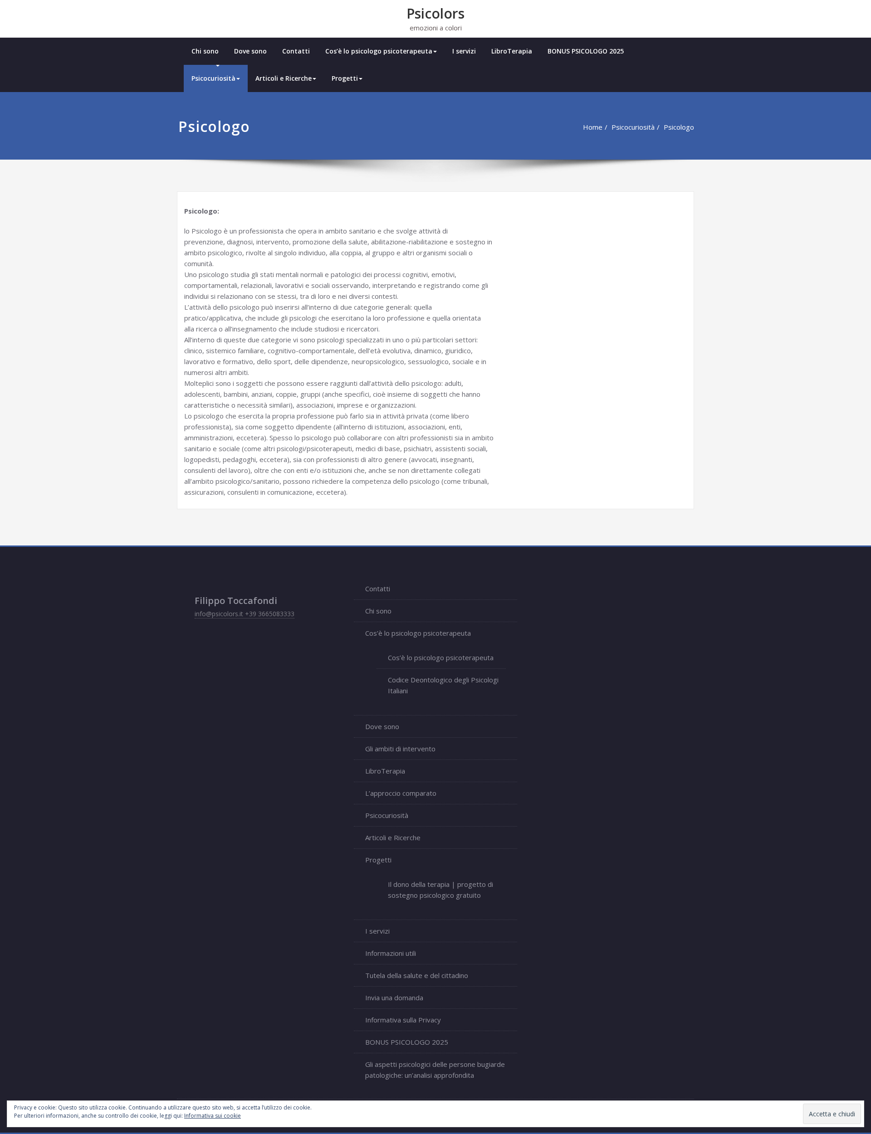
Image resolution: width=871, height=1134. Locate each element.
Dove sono (250, 51)
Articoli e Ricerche (283, 78)
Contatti (296, 51)
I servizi (464, 51)
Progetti (345, 78)
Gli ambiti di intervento (400, 748)
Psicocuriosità (213, 78)
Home (592, 126)
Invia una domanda (394, 997)
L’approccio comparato (400, 793)
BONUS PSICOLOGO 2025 (586, 51)
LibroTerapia (511, 51)
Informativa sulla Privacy (403, 1019)
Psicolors (435, 13)
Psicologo (679, 126)
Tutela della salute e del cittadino (416, 975)
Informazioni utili (390, 953)
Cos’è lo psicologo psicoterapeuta (378, 51)
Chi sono (205, 51)
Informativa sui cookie (212, 1115)
